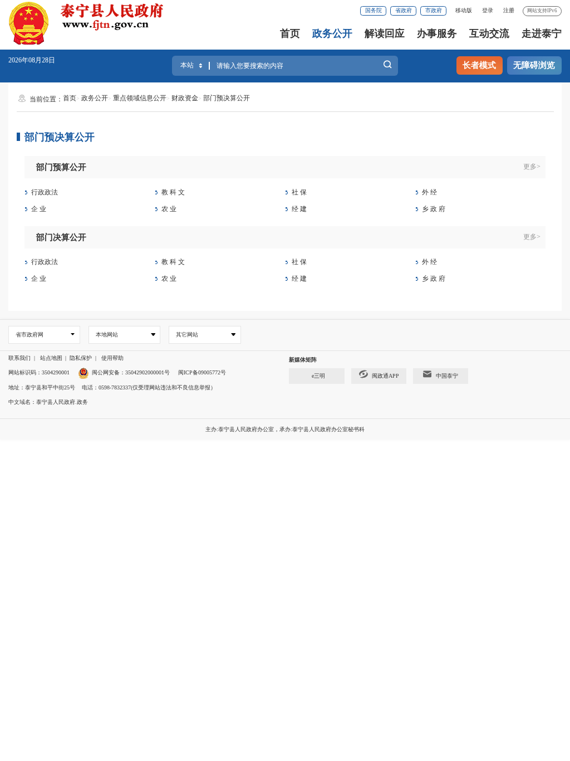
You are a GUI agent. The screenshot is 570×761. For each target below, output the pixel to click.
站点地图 (51, 358)
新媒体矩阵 (303, 360)
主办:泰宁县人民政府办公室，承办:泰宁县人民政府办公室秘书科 (285, 429)
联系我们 (19, 358)
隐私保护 (81, 358)
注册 (508, 10)
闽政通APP (385, 376)
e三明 (318, 376)
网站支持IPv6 (542, 10)
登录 (487, 10)
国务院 (373, 10)
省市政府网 (29, 334)
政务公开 (332, 33)
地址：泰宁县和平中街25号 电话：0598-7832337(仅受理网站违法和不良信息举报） (112, 387)
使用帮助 (112, 358)
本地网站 (107, 334)
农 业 (168, 209)
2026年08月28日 (31, 60)
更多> (531, 166)
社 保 (299, 192)
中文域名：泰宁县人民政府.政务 (48, 402)
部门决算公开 (61, 237)
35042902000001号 (147, 372)
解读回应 (385, 33)
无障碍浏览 (534, 65)
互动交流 (489, 33)
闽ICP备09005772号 (202, 372)
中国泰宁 (447, 376)
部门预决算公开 (226, 98)
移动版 (463, 10)
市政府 (433, 10)
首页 (290, 33)
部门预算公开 (61, 167)
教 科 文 (173, 192)
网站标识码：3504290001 (39, 372)
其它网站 (187, 334)
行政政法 (44, 192)
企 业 (38, 209)
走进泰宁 (542, 33)
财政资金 (184, 98)
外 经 (429, 192)
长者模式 (479, 65)
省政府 (403, 10)
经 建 (299, 209)
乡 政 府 (433, 209)
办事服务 (437, 33)
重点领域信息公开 (139, 98)
